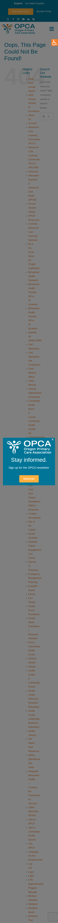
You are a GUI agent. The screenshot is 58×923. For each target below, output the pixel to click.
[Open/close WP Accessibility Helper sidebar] (54, 42)
